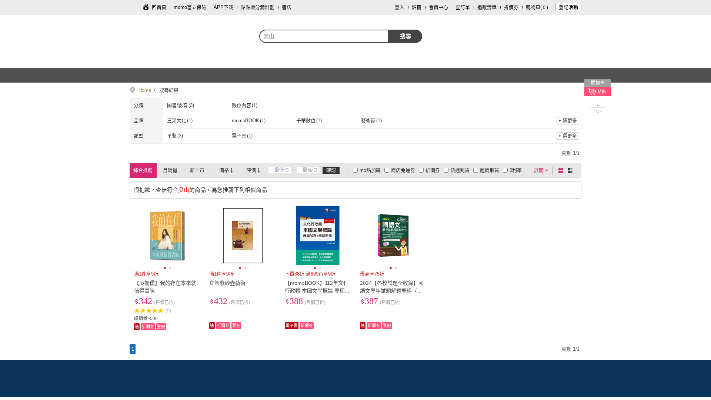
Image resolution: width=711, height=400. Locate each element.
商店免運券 (403, 170)
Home (144, 90)
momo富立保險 (190, 7)
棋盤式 (562, 170)
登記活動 (568, 7)
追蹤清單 (487, 7)
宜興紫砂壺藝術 (227, 283)
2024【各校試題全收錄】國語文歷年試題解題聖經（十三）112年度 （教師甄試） (392, 290)
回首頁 (159, 7)
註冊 (416, 7)
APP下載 (223, 7)
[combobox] (324, 36)
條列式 (571, 170)
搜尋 (405, 36)
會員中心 (438, 7)
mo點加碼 (370, 170)
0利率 (516, 170)
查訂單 (462, 7)
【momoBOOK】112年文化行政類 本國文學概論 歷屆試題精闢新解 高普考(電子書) (317, 290)
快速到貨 (460, 170)
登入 (399, 7)
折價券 (511, 7)
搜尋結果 (168, 90)
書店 (286, 7)
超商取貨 (489, 170)
